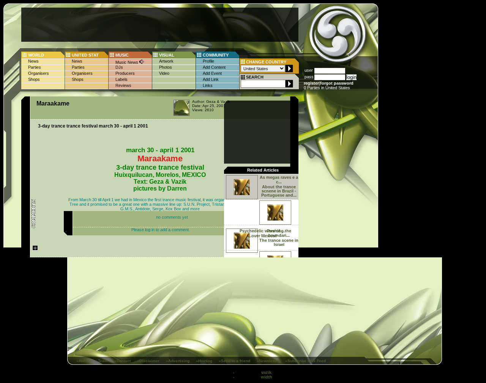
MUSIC (122, 55)
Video (164, 73)
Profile (208, 61)
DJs (119, 67)
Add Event (212, 73)
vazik (266, 372)
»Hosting (204, 361)
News (33, 61)
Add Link (211, 79)
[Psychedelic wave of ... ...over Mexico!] (261, 212)
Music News (127, 62)
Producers (125, 73)
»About (82, 361)
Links (208, 85)
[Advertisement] (160, 25)
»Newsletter (268, 361)
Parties (34, 67)
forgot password (336, 83)
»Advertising (177, 361)
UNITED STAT (85, 55)
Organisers (38, 73)
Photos (165, 67)
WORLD (36, 55)
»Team (102, 361)
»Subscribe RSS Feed (305, 361)
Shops (34, 79)
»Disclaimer (148, 361)
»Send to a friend (234, 361)
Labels (121, 79)
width (266, 377)
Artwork (166, 61)
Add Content (214, 67)
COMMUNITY (216, 55)
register (311, 83)
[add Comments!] (35, 256)
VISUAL (166, 55)
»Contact (122, 361)
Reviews (123, 85)
